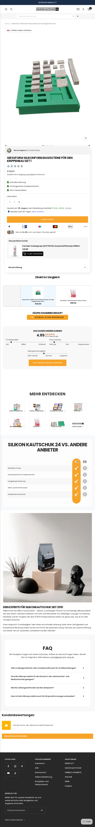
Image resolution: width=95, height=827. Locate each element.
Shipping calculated (27, 174)
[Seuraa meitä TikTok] (15, 773)
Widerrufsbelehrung (43, 777)
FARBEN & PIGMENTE (73, 772)
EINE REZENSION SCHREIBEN (15, 736)
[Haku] (11, 9)
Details (68, 208)
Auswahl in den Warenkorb (49, 317)
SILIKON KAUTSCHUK (73, 768)
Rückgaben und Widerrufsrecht (41, 783)
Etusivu (7, 24)
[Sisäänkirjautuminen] (83, 9)
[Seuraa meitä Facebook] (8, 766)
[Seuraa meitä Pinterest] (22, 766)
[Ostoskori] (88, 9)
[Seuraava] (89, 145)
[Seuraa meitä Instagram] (15, 766)
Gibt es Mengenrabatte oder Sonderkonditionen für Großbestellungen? (43, 668)
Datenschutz (40, 772)
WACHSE (68, 777)
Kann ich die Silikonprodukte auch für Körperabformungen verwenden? (43, 696)
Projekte (68, 786)
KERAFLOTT (69, 763)
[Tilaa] (42, 810)
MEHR (67, 781)
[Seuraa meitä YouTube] (8, 773)
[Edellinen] (6, 145)
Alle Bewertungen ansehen (47, 363)
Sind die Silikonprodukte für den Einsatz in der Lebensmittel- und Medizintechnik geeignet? (40, 678)
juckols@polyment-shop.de (62, 657)
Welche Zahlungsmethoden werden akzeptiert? (32, 687)
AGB (36, 768)
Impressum (40, 763)
